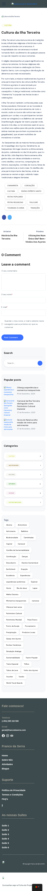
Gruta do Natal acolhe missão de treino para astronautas (27, 423)
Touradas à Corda (15, 208)
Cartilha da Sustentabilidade (17, 550)
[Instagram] (7, 735)
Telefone (6, 718)
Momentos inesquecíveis (16, 601)
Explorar (34, 582)
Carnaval (21, 544)
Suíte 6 (5, 847)
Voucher (9, 677)
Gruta (8, 588)
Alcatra (9, 525)
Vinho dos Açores (31, 670)
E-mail (4, 307)
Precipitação (11, 632)
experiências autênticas (15, 582)
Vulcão (21, 677)
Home (5, 755)
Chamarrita (12, 185)
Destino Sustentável (30, 563)
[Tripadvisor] (11, 735)
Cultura (7, 25)
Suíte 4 (5, 839)
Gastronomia (13, 465)
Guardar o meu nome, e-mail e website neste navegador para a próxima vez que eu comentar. (24, 324)
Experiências (25, 575)
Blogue (5, 768)
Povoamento (30, 626)
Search (8, 353)
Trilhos (26, 664)
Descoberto (11, 563)
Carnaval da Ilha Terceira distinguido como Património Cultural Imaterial (28, 405)
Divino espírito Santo (31, 191)
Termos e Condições (12, 794)
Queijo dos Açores (13, 639)
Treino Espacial (12, 664)
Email (4, 727)
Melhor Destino (12, 594)
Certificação (11, 556)
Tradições (35, 208)
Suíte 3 (5, 834)
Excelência (10, 575)
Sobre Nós (7, 760)
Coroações (29, 185)
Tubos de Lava (12, 670)
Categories (11, 446)
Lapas (35, 588)
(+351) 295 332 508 (10, 721)
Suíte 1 (5, 825)
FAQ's (5, 799)
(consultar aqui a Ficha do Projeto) (18, 885)
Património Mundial (14, 620)
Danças (25, 556)
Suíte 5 (5, 843)
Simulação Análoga (13, 651)
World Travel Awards (14, 683)
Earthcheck (10, 569)
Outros (11, 493)
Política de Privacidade (13, 790)
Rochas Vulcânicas (13, 645)
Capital (9, 544)
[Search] (40, 363)
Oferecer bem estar (14, 607)
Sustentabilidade (15, 502)
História (12, 474)
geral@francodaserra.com (14, 730)
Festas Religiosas (15, 202)
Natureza (12, 484)
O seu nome (7, 294)
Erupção (24, 569)
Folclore (34, 202)
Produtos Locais (28, 632)
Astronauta (10, 531)
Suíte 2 (5, 830)
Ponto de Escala (12, 626)
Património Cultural (14, 613)
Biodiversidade (12, 537)
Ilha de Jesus (22, 588)
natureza (35, 601)
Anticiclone (22, 525)
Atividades (7, 764)
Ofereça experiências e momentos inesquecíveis (28, 389)
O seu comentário (9, 271)
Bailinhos (24, 531)
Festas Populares (15, 197)
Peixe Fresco (32, 620)
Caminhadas (29, 537)
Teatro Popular (32, 658)
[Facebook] (3, 735)
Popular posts (12, 380)
